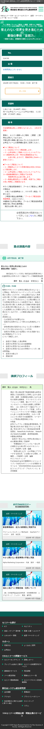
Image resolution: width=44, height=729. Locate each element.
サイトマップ (29, 701)
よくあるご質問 (29, 645)
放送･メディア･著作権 (12, 631)
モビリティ (28, 626)
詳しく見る (22, 91)
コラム (26, 706)
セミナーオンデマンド (12, 660)
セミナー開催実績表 (11, 680)
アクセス (7, 696)
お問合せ (7, 650)
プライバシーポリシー (32, 696)
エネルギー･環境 (10, 635)
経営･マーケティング (31, 635)
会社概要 (7, 692)
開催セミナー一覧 (30, 675)
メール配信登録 (9, 675)
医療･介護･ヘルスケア (32, 631)
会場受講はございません (12, 69)
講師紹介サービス (10, 671)
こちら (31, 215)
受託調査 (27, 671)
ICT (5, 626)
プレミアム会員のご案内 (13, 664)
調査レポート (29, 660)
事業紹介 (27, 692)
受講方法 (7, 645)
